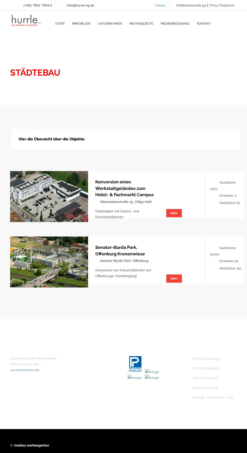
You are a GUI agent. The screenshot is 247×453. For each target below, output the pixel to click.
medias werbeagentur (31, 445)
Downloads (86, 400)
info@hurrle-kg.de (80, 5)
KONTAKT (204, 23)
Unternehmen (88, 358)
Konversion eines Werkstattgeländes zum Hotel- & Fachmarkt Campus (124, 188)
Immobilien (86, 367)
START (60, 23)
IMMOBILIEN (81, 23)
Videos (160, 5)
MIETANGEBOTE (141, 23)
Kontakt (83, 375)
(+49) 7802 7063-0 (37, 5)
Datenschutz (87, 391)
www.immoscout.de (24, 370)
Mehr (174, 213)
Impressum (86, 383)
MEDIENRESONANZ (175, 23)
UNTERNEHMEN (110, 23)
